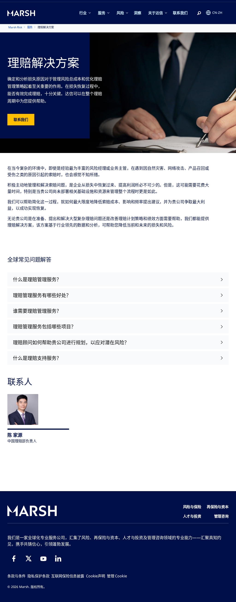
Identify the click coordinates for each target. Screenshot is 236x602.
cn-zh (217, 12)
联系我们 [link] (21, 119)
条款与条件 (16, 576)
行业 (83, 12)
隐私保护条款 (38, 576)
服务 (101, 12)
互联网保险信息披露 (67, 576)
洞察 (137, 12)
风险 (120, 12)
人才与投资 (192, 516)
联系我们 (180, 12)
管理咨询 (221, 516)
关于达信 (155, 12)
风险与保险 (192, 506)
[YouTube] (43, 558)
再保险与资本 (218, 506)
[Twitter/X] (28, 558)
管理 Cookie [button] (117, 576)
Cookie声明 (95, 576)
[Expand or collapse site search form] (199, 13)
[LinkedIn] (58, 558)
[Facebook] (13, 558)
